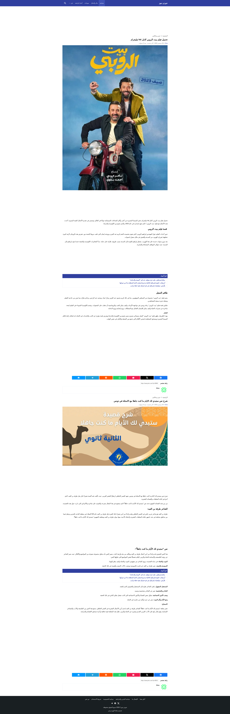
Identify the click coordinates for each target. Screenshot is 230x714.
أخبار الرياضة (78, 3)
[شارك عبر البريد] (133, 378)
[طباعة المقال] (78, 378)
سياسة (102, 3)
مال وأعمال (94, 3)
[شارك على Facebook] (161, 378)
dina (166, 43)
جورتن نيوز (163, 3)
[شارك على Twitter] (147, 378)
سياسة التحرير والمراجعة (123, 699)
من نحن (87, 699)
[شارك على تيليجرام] (92, 378)
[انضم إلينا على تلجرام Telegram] (111, 703)
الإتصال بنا (135, 699)
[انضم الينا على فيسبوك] (115, 703)
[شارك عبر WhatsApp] (119, 378)
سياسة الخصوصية (108, 699)
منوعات (87, 3)
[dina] (164, 390)
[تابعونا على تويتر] (118, 703)
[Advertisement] (115, 20)
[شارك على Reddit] (106, 378)
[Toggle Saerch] (65, 3)
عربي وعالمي (156, 36)
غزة (72, 3)
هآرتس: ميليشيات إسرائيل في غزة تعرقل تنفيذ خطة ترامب (147, 286)
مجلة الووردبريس (113, 710)
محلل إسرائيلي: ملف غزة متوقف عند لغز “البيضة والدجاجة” (147, 280)
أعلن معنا (142, 699)
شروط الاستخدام (96, 699)
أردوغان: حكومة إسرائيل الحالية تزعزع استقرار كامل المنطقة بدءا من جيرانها (142, 283)
